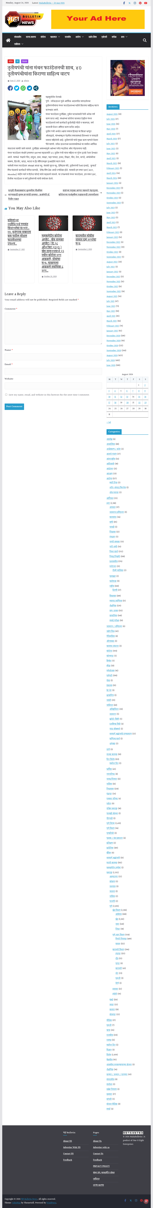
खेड (116, 919)
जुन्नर (117, 924)
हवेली (115, 994)
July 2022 (111, 267)
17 (109, 402)
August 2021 (112, 296)
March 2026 (112, 139)
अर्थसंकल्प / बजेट (114, 449)
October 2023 (112, 198)
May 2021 (111, 311)
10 (109, 397)
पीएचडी (110, 818)
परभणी (112, 901)
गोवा (108, 680)
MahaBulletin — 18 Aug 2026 (52, 3)
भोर (116, 973)
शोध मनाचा (114, 492)
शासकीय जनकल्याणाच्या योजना (119, 1064)
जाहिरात (17, 43)
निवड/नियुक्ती (115, 556)
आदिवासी (110, 464)
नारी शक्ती (113, 546)
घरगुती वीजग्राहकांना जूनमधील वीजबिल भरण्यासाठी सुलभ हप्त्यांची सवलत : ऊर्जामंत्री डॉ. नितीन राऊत (29, 195)
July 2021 (110, 301)
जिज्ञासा (113, 532)
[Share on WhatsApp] (23, 88)
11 (115, 397)
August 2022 (112, 262)
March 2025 (112, 163)
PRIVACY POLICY (101, 1166)
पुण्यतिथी (110, 833)
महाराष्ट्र (53, 36)
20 (127, 402)
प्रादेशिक (110, 848)
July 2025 (111, 143)
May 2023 (111, 217)
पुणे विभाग (110, 828)
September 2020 (114, 350)
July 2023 (111, 208)
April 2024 (111, 173)
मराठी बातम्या (112, 862)
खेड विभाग (116, 910)
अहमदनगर (114, 876)
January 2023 (112, 237)
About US (67, 1141)
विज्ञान (109, 1050)
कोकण (112, 881)
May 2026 (111, 129)
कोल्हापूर (110, 656)
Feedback (67, 1160)
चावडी (112, 527)
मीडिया (109, 1020)
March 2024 (112, 178)
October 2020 (112, 345)
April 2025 (111, 158)
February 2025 (113, 168)
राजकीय (68, 36)
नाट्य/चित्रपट (112, 779)
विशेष (109, 1055)
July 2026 (111, 119)
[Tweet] (16, 88)
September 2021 (114, 291)
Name (9, 350)
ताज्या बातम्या (31, 36)
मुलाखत (113, 576)
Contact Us (98, 1153)
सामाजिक (113, 615)
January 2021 (112, 331)
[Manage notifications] (146, 1201)
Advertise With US (71, 1147)
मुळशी (117, 978)
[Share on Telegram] (29, 88)
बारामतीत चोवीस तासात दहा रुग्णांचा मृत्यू (86, 239)
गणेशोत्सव (110, 670)
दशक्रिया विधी (115, 724)
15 (139, 397)
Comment (11, 309)
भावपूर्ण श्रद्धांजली (113, 858)
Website (9, 379)
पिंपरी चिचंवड (120, 939)
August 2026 (112, 114)
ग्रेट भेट (109, 690)
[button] (58, 37)
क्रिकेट (109, 661)
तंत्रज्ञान (112, 537)
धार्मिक (109, 769)
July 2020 (111, 360)
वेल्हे (117, 983)
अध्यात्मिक (111, 444)
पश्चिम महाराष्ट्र (112, 808)
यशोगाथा (113, 581)
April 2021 (111, 316)
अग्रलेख (109, 439)
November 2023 (113, 193)
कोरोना (43, 36)
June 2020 (111, 365)
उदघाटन (113, 714)
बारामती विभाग (118, 949)
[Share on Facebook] (10, 88)
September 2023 (114, 203)
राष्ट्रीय (112, 586)
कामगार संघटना (113, 646)
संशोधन (109, 1084)
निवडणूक (110, 789)
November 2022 (114, 247)
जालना (112, 891)
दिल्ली (115, 590)
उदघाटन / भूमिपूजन (114, 626)
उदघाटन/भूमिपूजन (117, 512)
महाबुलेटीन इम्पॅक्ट (114, 867)
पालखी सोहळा (112, 813)
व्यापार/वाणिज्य (116, 601)
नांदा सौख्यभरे (115, 729)
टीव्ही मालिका (118, 570)
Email (9, 364)
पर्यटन (109, 803)
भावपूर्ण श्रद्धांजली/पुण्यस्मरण (121, 734)
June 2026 (111, 124)
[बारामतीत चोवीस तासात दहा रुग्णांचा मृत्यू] (87, 217)
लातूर (112, 1004)
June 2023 (111, 212)
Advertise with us (101, 1147)
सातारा (112, 1009)
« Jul (109, 422)
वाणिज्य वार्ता (115, 738)
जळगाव (112, 886)
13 (127, 397)
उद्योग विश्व (93, 36)
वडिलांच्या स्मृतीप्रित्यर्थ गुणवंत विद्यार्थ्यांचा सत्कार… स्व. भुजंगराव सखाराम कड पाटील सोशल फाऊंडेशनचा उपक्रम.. (19, 232)
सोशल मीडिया (112, 1104)
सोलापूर (113, 1014)
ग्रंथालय (109, 685)
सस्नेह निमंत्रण (112, 1089)
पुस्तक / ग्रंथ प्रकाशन (115, 838)
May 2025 (111, 153)
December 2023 (113, 188)
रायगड (109, 1040)
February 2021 (113, 326)
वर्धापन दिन (114, 763)
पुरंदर (117, 963)
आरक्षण (110, 473)
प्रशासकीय (114, 561)
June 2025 (111, 148)
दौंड (116, 958)
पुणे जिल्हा (111, 823)
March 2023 (112, 227)
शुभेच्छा (112, 743)
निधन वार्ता (114, 551)
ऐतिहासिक (111, 636)
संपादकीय (17, 36)
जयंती (109, 700)
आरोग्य (78, 36)
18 (115, 402)
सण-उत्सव (114, 610)
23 (145, 402)
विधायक (24, 61)
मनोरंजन (113, 566)
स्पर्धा (108, 1109)
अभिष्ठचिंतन (114, 709)
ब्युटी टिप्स (113, 482)
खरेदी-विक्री (114, 719)
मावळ (117, 944)
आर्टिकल (110, 498)
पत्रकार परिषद (112, 798)
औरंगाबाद (110, 641)
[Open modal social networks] (36, 88)
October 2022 (112, 252)
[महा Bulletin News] (8, 40)
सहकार (109, 1094)
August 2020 (112, 355)
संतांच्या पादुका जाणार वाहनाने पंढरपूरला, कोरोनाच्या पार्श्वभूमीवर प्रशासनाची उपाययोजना (78, 193)
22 (139, 402)
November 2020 (114, 340)
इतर (122, 36)
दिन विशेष (111, 759)
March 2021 (112, 321)
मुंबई (111, 999)
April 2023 (111, 222)
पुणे (17, 61)
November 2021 (113, 281)
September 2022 (114, 257)
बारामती (118, 968)
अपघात (112, 507)
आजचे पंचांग (112, 454)
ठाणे (108, 749)
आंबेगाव (118, 914)
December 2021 (113, 276)
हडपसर (115, 989)
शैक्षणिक (113, 606)
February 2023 (113, 232)
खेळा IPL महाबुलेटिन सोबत (104, 1172)
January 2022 (112, 272)
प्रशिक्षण (110, 843)
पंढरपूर (109, 794)
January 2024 (112, 183)
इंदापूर (118, 953)
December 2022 (113, 242)
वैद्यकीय (110, 1059)
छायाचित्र (110, 695)
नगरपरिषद (111, 774)
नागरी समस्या (115, 541)
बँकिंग (109, 853)
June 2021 (111, 306)
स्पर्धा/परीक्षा (114, 620)
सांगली (109, 1099)
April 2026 (111, 134)
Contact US (68, 1153)
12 (121, 397)
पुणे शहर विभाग (118, 935)
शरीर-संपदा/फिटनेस (118, 487)
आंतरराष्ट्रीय (111, 459)
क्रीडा (114, 36)
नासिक (109, 784)
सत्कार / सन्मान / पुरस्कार (117, 1074)
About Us (97, 1141)
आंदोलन (110, 469)
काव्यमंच (113, 517)
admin (26, 80)
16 (145, 397)
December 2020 (113, 336)
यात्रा (108, 1030)
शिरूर (117, 929)
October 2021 (112, 286)
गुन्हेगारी (104, 36)
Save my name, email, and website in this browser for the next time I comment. (49, 395)
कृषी (111, 522)
